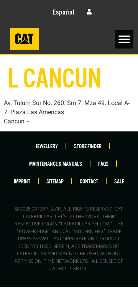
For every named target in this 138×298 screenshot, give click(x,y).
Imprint (22, 181)
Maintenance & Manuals (55, 163)
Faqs (103, 163)
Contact (89, 181)
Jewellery (47, 145)
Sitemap (55, 181)
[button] (124, 39)
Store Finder (88, 145)
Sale (119, 181)
